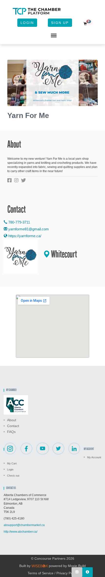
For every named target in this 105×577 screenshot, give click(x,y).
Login (27, 23)
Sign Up (60, 23)
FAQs (11, 432)
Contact (13, 426)
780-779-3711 (18, 222)
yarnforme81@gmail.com (28, 229)
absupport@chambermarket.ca (24, 525)
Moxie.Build (77, 566)
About (11, 420)
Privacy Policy (67, 573)
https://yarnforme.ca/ (24, 236)
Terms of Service (40, 573)
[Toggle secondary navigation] (53, 35)
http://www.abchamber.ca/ (20, 531)
